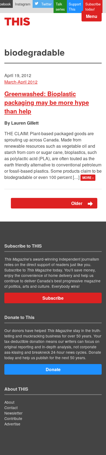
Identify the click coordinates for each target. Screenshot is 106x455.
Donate (53, 369)
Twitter (46, 4)
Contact (11, 407)
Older (77, 203)
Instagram (22, 4)
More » (88, 177)
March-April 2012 (21, 82)
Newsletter (13, 413)
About (9, 402)
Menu (91, 16)
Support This (75, 6)
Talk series (60, 6)
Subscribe (53, 298)
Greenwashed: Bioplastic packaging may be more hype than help (46, 102)
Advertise (12, 423)
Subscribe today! (93, 6)
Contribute (13, 418)
